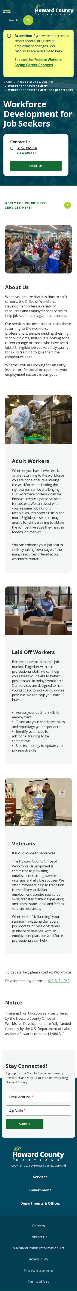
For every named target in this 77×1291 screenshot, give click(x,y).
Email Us (36, 166)
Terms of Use (38, 1281)
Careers (38, 1225)
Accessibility (38, 1259)
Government (40, 1190)
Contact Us (38, 1237)
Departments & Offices (35, 82)
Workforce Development (28, 86)
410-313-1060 (27, 148)
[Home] (54, 9)
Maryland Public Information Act (38, 1248)
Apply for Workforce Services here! (25, 205)
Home (7, 82)
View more (25, 153)
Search (13, 20)
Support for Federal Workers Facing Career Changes (38, 62)
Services (40, 1176)
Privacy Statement (38, 1270)
